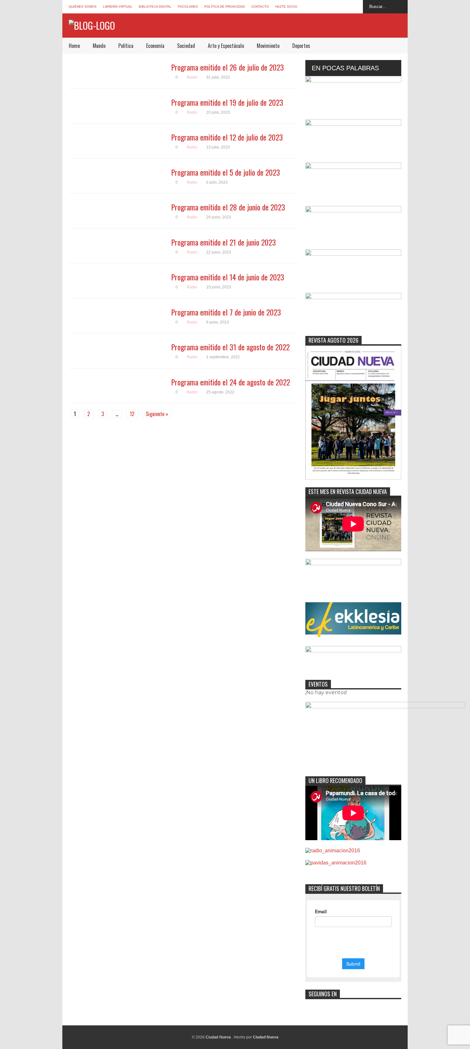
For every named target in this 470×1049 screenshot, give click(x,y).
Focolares (188, 6)
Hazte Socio (286, 6)
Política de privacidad (224, 6)
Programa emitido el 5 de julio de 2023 (225, 172)
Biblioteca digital (155, 6)
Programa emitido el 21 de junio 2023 (223, 242)
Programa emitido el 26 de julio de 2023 (227, 67)
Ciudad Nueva (219, 1037)
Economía (155, 45)
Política (125, 45)
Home (74, 45)
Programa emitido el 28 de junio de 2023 (228, 207)
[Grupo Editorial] (92, 25)
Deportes (301, 45)
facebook (321, 7)
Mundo (99, 45)
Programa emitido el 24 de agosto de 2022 (230, 382)
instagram (344, 7)
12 (132, 414)
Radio (192, 77)
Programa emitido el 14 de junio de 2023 (227, 277)
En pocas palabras (345, 68)
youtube (356, 7)
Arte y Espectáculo (226, 45)
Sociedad (186, 45)
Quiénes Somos (83, 6)
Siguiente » (157, 414)
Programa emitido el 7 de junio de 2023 (226, 312)
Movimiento (268, 45)
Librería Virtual (117, 6)
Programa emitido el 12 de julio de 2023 (227, 137)
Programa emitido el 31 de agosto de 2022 (230, 347)
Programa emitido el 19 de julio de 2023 (227, 102)
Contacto (260, 6)
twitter (332, 7)
